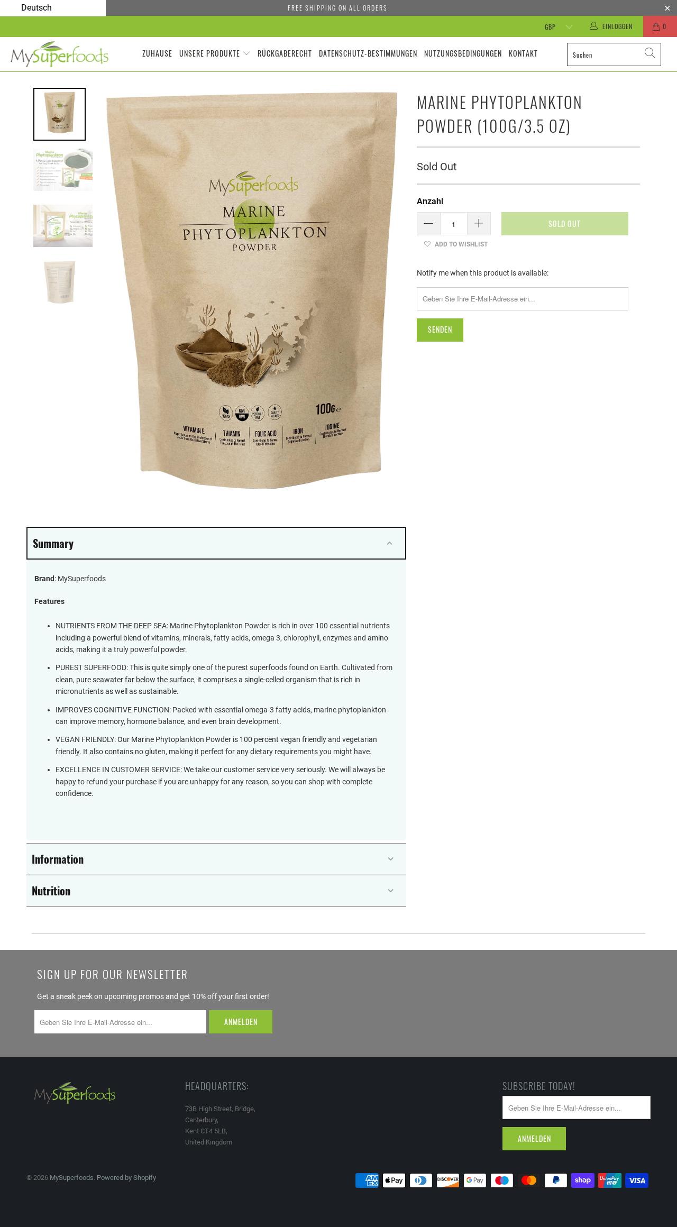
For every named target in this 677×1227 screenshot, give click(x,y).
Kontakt (523, 53)
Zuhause (157, 53)
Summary (53, 543)
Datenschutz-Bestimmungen (368, 53)
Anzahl (430, 201)
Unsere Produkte (209, 53)
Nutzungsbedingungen (463, 53)
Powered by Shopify (126, 1178)
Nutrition (51, 891)
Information (58, 859)
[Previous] (119, 291)
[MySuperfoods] (59, 54)
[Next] (385, 291)
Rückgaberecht (285, 53)
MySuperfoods (72, 1178)
